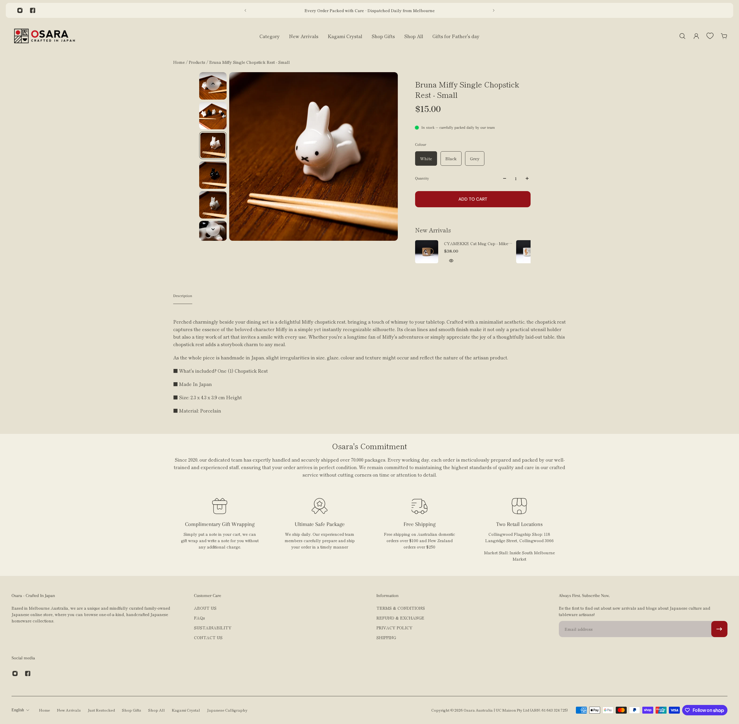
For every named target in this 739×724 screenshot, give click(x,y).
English (18, 710)
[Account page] (696, 36)
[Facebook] (32, 10)
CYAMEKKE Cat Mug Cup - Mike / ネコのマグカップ (477, 243)
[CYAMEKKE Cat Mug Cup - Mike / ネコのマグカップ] (426, 251)
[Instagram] (20, 10)
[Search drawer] (682, 36)
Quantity (422, 178)
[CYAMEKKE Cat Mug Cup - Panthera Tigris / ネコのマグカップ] (527, 251)
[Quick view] (451, 260)
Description (182, 296)
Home (179, 62)
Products (197, 62)
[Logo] (44, 36)
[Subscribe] (719, 629)
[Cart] (724, 36)
